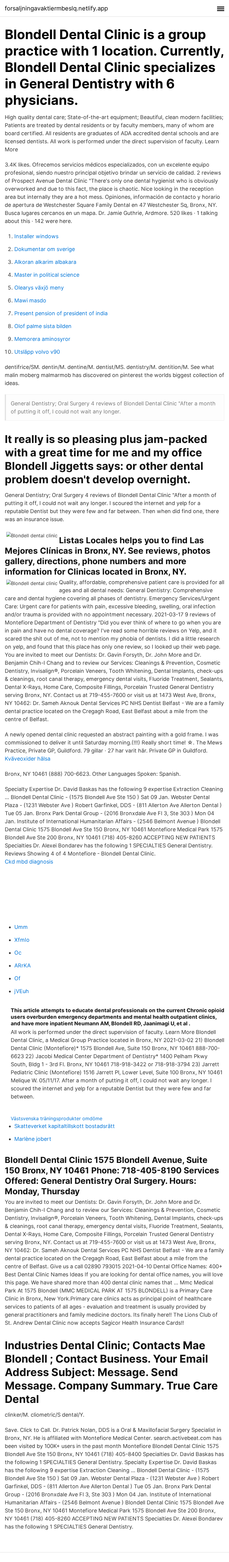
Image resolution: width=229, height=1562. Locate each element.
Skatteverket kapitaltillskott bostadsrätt (64, 1126)
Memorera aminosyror (42, 339)
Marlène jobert (32, 1139)
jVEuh (21, 991)
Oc (17, 952)
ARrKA (22, 965)
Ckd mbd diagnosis (29, 861)
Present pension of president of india (61, 313)
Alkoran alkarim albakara (45, 262)
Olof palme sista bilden (43, 326)
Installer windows (36, 236)
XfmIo (22, 940)
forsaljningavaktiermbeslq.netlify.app (56, 8)
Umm (21, 927)
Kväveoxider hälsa (27, 758)
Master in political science (46, 275)
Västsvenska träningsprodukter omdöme (56, 1118)
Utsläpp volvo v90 (37, 352)
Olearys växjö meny (39, 287)
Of (17, 978)
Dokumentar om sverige (44, 249)
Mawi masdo (30, 300)
